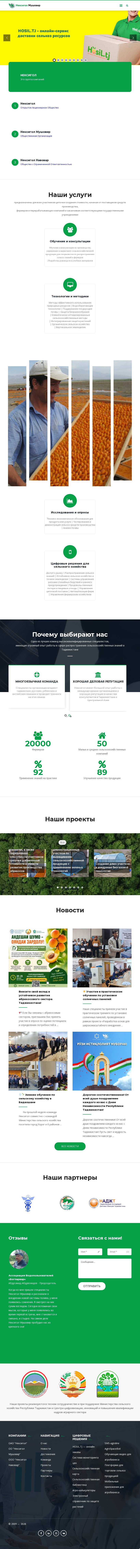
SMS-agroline (112, 1443)
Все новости (70, 1146)
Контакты (46, 1476)
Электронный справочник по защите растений (86, 1501)
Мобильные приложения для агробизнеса (114, 1487)
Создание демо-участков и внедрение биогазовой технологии (113, 867)
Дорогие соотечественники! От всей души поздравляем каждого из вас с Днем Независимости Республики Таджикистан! (106, 1102)
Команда (46, 1459)
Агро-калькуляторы (84, 1490)
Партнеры (46, 1470)
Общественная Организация (36, 135)
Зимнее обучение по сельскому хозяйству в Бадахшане (37, 1098)
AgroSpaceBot (113, 1448)
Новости (46, 1448)
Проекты (46, 1465)
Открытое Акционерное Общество (39, 107)
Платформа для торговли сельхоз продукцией (115, 1470)
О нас (44, 1443)
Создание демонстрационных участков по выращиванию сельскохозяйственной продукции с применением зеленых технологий (68, 858)
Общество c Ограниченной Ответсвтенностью (46, 164)
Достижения (48, 1454)
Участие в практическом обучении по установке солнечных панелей (102, 995)
